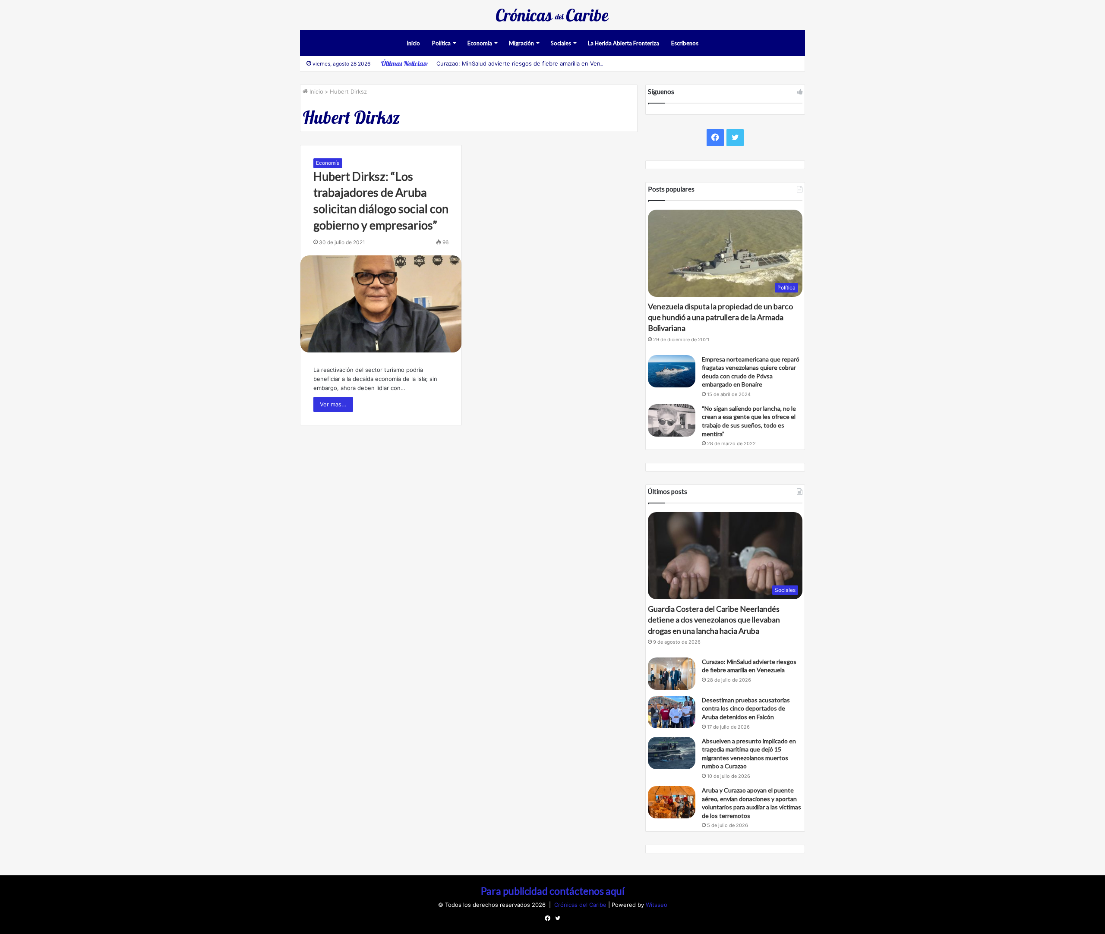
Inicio (413, 43)
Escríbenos (684, 43)
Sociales (561, 43)
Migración (521, 43)
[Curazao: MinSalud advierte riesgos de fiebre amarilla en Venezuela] (671, 673)
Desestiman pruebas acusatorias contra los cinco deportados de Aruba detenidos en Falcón (746, 708)
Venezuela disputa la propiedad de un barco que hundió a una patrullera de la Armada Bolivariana (720, 317)
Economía (479, 43)
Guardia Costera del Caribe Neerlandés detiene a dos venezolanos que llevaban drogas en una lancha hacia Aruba (714, 619)
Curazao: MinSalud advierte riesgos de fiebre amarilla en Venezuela (527, 63)
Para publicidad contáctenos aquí (553, 891)
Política (441, 43)
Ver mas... (333, 404)
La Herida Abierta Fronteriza (623, 43)
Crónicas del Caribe (581, 904)
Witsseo (656, 904)
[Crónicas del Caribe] (552, 15)
